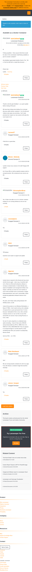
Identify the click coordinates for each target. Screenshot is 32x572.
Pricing (1, 508)
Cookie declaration (4, 566)
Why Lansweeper (4, 502)
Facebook (2, 550)
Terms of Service (4, 568)
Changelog (2, 511)
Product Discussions (8, 481)
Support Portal (19, 5)
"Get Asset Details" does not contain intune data (14, 457)
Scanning (9, 71)
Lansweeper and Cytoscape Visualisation (13, 479)
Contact (2, 522)
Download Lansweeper (5, 509)
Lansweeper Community (8, 13)
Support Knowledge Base (6, 535)
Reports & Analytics (8, 474)
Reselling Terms (4, 570)
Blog (1, 533)
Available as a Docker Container (14, 33)
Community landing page (10, 7)
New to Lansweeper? (16, 429)
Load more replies (8, 406)
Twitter (1, 552)
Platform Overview (4, 504)
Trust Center (3, 562)
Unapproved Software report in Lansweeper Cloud (15, 472)
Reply (26, 77)
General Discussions (8, 466)
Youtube (2, 553)
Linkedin (2, 555)
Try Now (16, 443)
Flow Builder (6, 459)
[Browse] (2, 13)
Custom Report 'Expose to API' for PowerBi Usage (15, 464)
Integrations (3, 506)
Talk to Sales (4, 547)
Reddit (9, 5)
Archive (4, 19)
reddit (1, 557)
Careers (2, 524)
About (1, 520)
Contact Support (4, 537)
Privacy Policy (3, 564)
